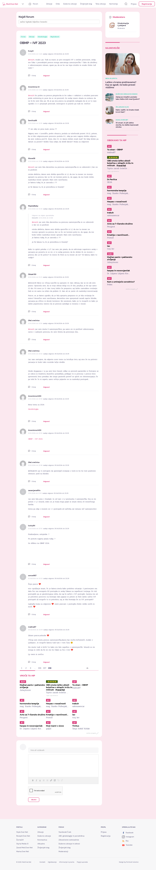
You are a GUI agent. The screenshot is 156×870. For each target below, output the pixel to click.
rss (126, 840)
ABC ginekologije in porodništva (71, 835)
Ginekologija (42, 37)
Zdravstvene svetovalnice (69, 839)
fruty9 (30, 50)
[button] (32, 780)
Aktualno (41, 843)
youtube (128, 845)
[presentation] (32, 780)
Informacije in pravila (66, 862)
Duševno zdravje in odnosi (69, 843)
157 (44, 668)
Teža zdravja (100, 3)
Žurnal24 (20, 839)
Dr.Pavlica (112, 179)
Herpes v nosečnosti (56, 703)
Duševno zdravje (70, 3)
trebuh (75, 703)
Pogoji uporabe (82, 862)
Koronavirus (42, 839)
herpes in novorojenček (31, 725)
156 (39, 668)
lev (73, 714)
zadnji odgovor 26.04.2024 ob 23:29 (56, 54)
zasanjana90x (34, 490)
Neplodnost (54, 37)
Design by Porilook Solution (129, 862)
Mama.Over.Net (22, 851)
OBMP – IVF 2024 (35, 439)
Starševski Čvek (65, 832)
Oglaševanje (52, 862)
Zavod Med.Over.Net (24, 847)
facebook (129, 832)
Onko (58, 3)
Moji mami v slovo (55, 725)
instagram (129, 836)
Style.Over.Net (22, 832)
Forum (35, 3)
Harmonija (113, 3)
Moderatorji (63, 851)
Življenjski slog (86, 3)
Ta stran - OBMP (80, 685)
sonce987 (32, 575)
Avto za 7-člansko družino (32, 714)
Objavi (33, 799)
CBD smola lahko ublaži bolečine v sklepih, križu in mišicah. (59, 687)
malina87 (32, 626)
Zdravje (49, 3)
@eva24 (31, 59)
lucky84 (31, 525)
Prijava (133, 4)
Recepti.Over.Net (23, 835)
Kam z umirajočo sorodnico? (121, 281)
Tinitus (75, 725)
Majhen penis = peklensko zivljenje (32, 686)
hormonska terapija (29, 703)
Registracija (147, 4)
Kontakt (42, 862)
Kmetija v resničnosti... (57, 714)
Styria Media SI (22, 843)
